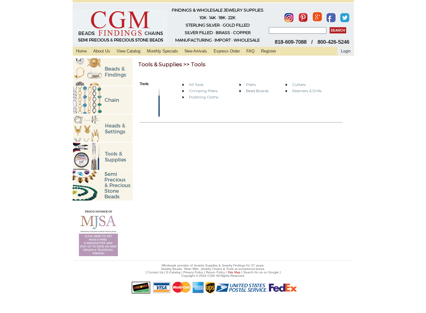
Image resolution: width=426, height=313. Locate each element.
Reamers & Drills (307, 90)
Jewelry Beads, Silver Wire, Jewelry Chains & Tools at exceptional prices (212, 269)
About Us (101, 51)
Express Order (227, 51)
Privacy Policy (193, 272)
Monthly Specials (162, 51)
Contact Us (155, 272)
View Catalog (128, 51)
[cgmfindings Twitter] (344, 16)
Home (81, 51)
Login (346, 51)
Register (268, 51)
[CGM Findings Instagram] (288, 16)
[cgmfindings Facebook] (331, 16)
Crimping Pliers (203, 90)
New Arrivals (196, 51)
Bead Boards (257, 90)
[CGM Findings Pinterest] (303, 16)
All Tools (196, 84)
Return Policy (215, 272)
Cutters (299, 84)
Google (273, 272)
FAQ (250, 51)
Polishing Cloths (203, 97)
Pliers (251, 84)
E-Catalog (173, 272)
